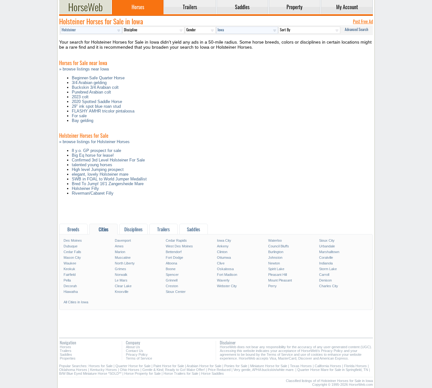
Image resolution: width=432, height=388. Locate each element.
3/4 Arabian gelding (89, 82)
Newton (274, 263)
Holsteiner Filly (85, 188)
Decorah (70, 286)
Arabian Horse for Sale (204, 366)
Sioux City (327, 240)
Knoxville (121, 292)
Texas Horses (301, 366)
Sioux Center (176, 292)
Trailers (65, 351)
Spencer (172, 274)
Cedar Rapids (176, 240)
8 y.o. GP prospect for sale (96, 150)
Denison (325, 280)
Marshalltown (329, 252)
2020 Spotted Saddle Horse (97, 101)
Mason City (72, 257)
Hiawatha (71, 292)
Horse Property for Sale (142, 373)
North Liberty (125, 263)
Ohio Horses (129, 370)
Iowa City (224, 240)
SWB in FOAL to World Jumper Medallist (109, 179)
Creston (172, 286)
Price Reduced (219, 370)
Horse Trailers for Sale (181, 373)
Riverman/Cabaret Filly (93, 193)
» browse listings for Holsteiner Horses (94, 141)
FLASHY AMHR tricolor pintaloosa (103, 111)
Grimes (120, 269)
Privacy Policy (137, 354)
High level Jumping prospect (98, 169)
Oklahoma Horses (73, 370)
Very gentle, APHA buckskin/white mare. (263, 370)
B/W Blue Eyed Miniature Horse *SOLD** (90, 373)
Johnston (275, 257)
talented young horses (92, 164)
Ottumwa (224, 257)
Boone (171, 269)
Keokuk (69, 269)
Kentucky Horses (103, 370)
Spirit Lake (276, 269)
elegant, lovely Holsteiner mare (100, 174)
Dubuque (70, 246)
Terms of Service (139, 358)
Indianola (326, 263)
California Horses (328, 366)
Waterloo (275, 240)
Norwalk (121, 274)
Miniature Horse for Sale (268, 366)
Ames (119, 246)
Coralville (326, 257)
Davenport (123, 240)
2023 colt (80, 96)
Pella (67, 280)
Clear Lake (123, 286)
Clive (221, 263)
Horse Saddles (212, 373)
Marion (120, 252)
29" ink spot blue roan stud (96, 106)
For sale (79, 115)
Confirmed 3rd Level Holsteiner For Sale (108, 160)
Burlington (275, 252)
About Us (133, 347)
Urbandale (327, 246)
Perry (272, 286)
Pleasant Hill (277, 274)
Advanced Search (356, 29)
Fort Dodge (174, 257)
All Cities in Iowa (76, 302)
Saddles (66, 354)
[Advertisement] (216, 211)
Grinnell (171, 280)
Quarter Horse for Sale (133, 366)
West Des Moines (179, 246)
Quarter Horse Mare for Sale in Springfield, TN (332, 370)
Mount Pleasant (280, 280)
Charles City (328, 286)
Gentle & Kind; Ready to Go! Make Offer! (173, 370)
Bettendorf (174, 252)
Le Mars (121, 280)
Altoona (171, 263)
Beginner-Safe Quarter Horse (98, 78)
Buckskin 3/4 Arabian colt (95, 87)
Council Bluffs (278, 246)
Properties (68, 358)
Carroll (324, 274)
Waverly (223, 280)
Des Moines (73, 240)
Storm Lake (328, 269)
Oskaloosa (225, 269)
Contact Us (134, 351)
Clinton (222, 252)
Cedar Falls (72, 252)
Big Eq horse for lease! (93, 155)
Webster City (227, 286)
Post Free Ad (363, 21)
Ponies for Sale (235, 366)
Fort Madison (227, 274)
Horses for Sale (101, 366)
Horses (65, 347)
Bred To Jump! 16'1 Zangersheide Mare (108, 183)
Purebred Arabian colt (91, 92)
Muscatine (123, 257)
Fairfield (70, 274)
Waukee (70, 263)
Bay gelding (82, 120)
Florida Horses (355, 366)
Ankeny (223, 246)
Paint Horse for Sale (168, 366)
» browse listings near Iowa (84, 69)
